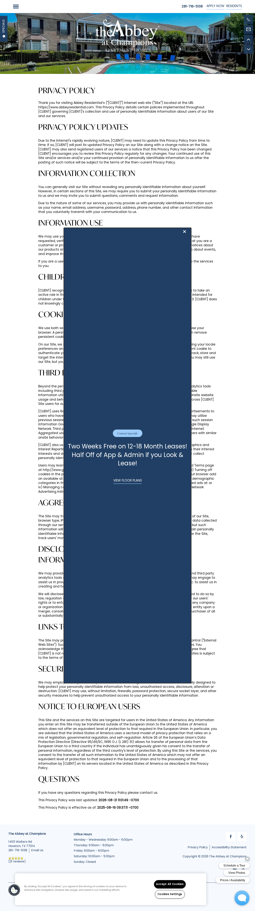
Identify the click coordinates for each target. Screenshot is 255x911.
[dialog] (127, 455)
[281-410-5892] (248, 19)
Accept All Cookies (170, 884)
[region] (110, 889)
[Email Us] (248, 29)
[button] (127, 480)
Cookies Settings (170, 894)
